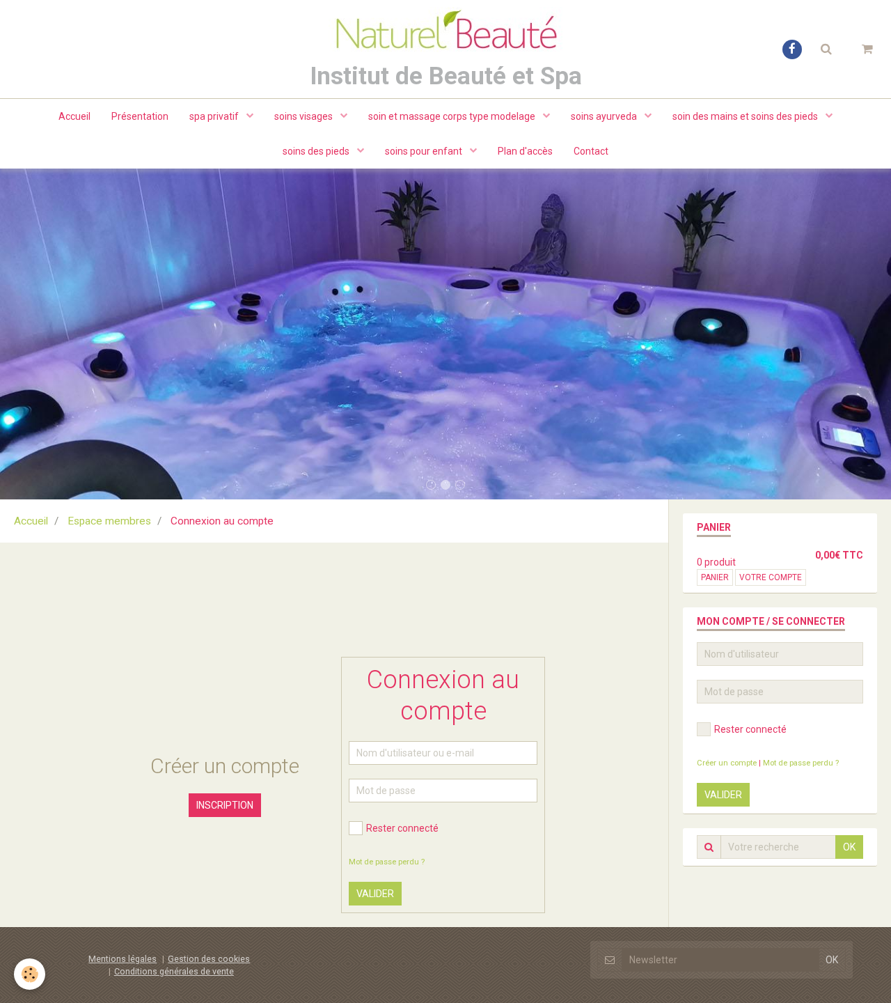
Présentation (139, 116)
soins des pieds (317, 151)
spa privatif (215, 116)
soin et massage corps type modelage (452, 116)
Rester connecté (402, 828)
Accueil (74, 116)
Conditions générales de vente (174, 971)
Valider (375, 893)
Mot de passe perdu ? (387, 861)
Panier (715, 577)
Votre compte (770, 577)
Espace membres (109, 521)
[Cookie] (29, 974)
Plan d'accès (525, 151)
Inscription (224, 805)
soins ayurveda (605, 116)
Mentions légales (122, 959)
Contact (591, 151)
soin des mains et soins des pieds (746, 116)
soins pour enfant (424, 151)
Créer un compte (727, 763)
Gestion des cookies (209, 959)
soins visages (304, 116)
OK (849, 847)
